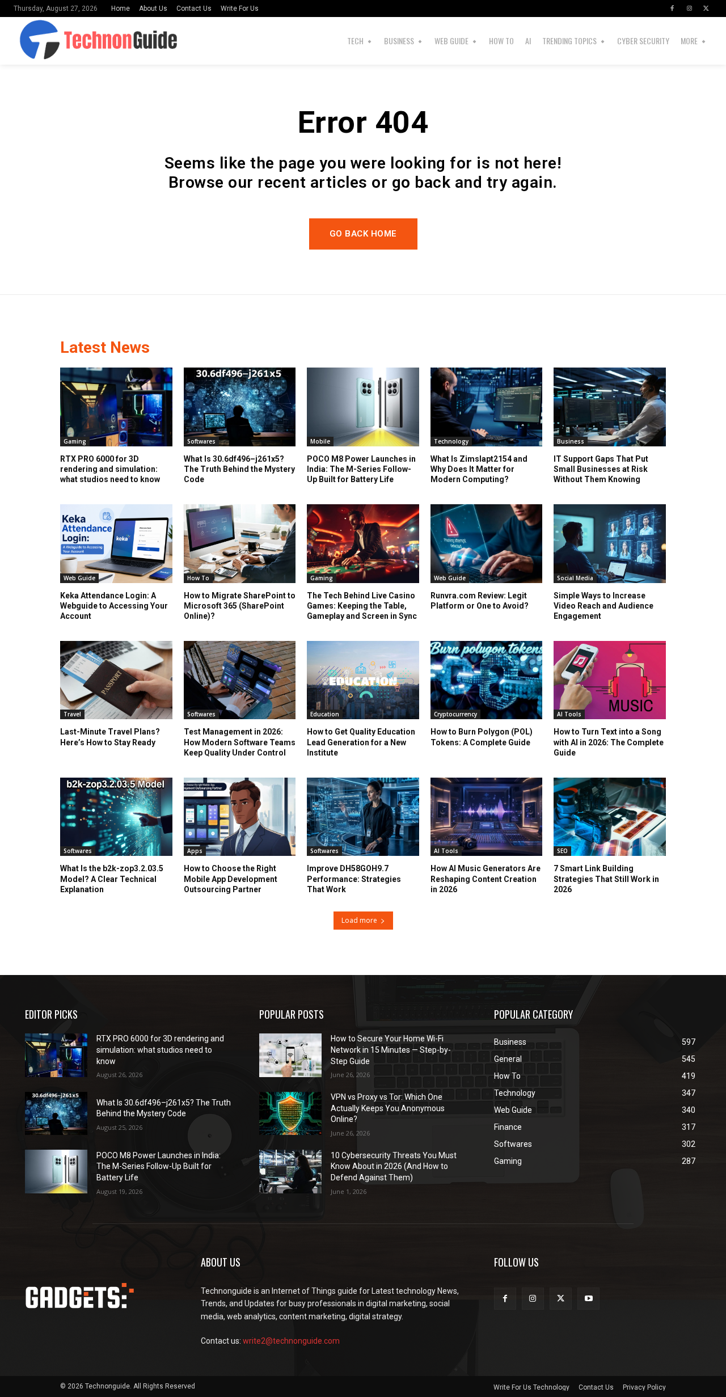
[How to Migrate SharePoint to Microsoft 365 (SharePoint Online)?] (240, 543)
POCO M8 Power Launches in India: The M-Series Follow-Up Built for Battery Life (361, 469)
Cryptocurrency (455, 714)
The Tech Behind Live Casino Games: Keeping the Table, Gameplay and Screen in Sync (362, 606)
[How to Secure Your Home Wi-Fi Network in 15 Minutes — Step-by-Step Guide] (290, 1055)
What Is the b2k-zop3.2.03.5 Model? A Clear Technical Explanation (111, 878)
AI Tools (569, 714)
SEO (562, 851)
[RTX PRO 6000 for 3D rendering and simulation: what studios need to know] (116, 407)
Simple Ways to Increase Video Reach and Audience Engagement (603, 606)
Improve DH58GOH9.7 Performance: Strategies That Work (354, 878)
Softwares (201, 441)
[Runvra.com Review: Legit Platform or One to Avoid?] (486, 543)
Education (324, 714)
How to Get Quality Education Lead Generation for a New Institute (361, 742)
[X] (706, 8)
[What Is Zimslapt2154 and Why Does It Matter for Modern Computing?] (486, 407)
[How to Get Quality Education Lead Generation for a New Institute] (363, 680)
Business (570, 441)
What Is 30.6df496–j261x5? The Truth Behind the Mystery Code (239, 469)
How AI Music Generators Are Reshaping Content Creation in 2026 (485, 878)
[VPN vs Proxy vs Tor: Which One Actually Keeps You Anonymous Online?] (290, 1114)
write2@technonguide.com (291, 1340)
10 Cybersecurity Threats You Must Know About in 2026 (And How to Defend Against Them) (394, 1166)
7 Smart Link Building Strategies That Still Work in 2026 (606, 878)
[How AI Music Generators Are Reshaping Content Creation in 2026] (486, 817)
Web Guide (79, 578)
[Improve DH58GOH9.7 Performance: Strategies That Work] (363, 817)
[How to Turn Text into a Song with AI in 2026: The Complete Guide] (610, 680)
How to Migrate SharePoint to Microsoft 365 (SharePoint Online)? (240, 606)
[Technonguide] (29, 41)
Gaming (75, 441)
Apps (194, 851)
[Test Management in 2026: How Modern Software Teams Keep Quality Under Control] (240, 680)
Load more (359, 920)
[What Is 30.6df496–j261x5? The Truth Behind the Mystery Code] (240, 407)
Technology (451, 441)
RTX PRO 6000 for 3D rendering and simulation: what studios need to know (110, 469)
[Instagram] (689, 8)
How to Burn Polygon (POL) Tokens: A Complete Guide (481, 736)
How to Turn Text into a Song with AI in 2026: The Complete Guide (609, 742)
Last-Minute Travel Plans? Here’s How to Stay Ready (110, 736)
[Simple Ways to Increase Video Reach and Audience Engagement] (610, 543)
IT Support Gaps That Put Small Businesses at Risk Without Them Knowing (601, 469)
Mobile (320, 441)
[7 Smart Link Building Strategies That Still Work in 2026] (610, 817)
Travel (72, 714)
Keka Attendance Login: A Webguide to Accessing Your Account (114, 606)
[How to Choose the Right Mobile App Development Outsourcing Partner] (240, 817)
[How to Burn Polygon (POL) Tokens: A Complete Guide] (486, 680)
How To (198, 578)
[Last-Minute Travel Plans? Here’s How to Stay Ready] (116, 680)
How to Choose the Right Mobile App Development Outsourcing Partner (230, 878)
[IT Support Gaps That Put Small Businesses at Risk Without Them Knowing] (610, 407)
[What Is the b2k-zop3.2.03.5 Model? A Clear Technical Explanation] (116, 817)
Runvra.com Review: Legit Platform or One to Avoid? (479, 600)
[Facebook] (672, 8)
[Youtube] (588, 1299)
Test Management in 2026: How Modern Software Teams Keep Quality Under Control (240, 742)
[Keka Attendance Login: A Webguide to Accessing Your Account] (116, 543)
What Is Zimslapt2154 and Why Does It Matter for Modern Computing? (478, 469)
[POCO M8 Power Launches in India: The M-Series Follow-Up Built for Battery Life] (363, 407)
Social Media (575, 578)
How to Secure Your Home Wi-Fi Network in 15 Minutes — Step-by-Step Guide (391, 1049)
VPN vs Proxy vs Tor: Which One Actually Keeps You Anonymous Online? (388, 1108)
